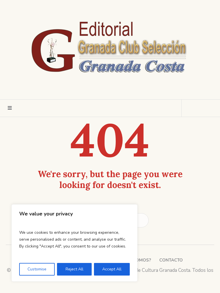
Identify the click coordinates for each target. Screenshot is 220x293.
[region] (74, 243)
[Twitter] (115, 90)
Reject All (74, 269)
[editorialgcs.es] (110, 45)
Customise (37, 269)
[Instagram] (104, 90)
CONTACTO (171, 260)
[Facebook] (93, 90)
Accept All (111, 269)
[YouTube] (125, 90)
